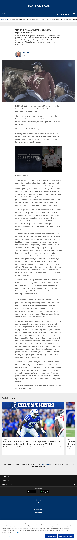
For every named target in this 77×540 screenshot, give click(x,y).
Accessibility (38, 515)
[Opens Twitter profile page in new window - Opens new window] (24, 56)
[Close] (74, 523)
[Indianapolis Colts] (38, 503)
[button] (38, 158)
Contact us (38, 518)
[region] (38, 530)
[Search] (71, 14)
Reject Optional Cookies (66, 536)
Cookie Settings (6, 536)
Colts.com (51, 467)
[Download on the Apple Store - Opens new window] (32, 494)
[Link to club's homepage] (4, 13)
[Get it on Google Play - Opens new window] (44, 495)
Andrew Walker (27, 52)
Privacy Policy (38, 512)
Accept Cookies (51, 536)
